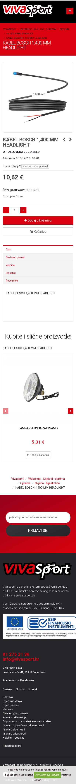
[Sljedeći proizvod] (70, 139)
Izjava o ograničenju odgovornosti (23, 725)
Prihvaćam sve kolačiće (47, 775)
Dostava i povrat (15, 257)
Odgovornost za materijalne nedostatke (27, 721)
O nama (7, 689)
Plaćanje (11, 272)
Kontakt (33, 689)
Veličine (10, 265)
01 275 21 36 (16, 654)
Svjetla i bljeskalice (19, 33)
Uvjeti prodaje (11, 705)
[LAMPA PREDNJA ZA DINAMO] (38, 389)
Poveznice (12, 280)
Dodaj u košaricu (39, 220)
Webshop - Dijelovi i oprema (38, 29)
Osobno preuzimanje (15, 713)
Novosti (20, 689)
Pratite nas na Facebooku (18, 680)
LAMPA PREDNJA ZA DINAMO (38, 428)
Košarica (39, 232)
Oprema (65, 29)
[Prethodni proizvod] (64, 139)
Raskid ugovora (12, 745)
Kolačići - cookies (13, 737)
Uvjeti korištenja (12, 701)
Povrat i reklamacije (14, 717)
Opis (8, 249)
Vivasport (9, 29)
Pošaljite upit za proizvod (35, 166)
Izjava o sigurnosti (14, 729)
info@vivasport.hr (21, 659)
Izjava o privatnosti (14, 733)
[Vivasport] (29, 11)
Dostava (8, 697)
